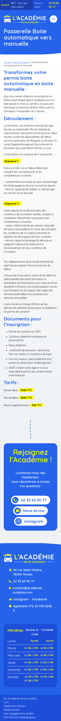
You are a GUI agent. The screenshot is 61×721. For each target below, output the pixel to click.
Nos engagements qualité (18, 713)
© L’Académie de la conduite (20, 698)
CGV (6, 702)
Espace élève (38, 5)
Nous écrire (33, 510)
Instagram (33, 521)
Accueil (7, 62)
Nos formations (21, 62)
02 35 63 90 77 (54, 5)
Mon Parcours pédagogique (20, 717)
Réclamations (12, 709)
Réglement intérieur (15, 706)
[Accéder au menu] (53, 19)
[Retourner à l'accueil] (25, 19)
